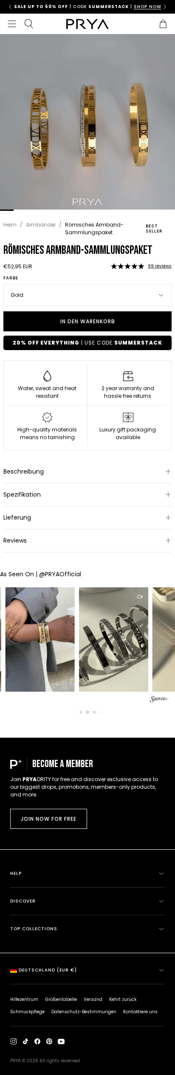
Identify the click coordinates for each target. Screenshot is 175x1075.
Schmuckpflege (27, 1012)
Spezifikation (22, 494)
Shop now (146, 6)
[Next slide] (164, 6)
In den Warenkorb (87, 321)
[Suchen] (29, 24)
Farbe (10, 278)
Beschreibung (23, 471)
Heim (10, 224)
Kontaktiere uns (140, 1012)
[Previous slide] (10, 6)
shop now (21, 6)
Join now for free (48, 818)
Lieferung (17, 517)
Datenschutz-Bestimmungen (83, 1012)
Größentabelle (61, 999)
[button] (127, 266)
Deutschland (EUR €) (48, 970)
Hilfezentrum (24, 999)
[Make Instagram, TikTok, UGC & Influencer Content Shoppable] (159, 700)
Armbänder (41, 224)
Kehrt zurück (122, 999)
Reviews (15, 540)
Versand (93, 999)
